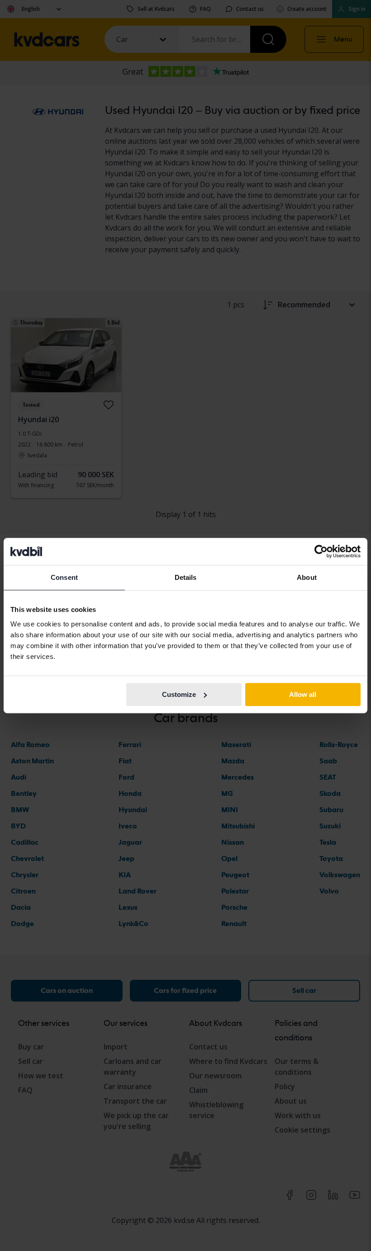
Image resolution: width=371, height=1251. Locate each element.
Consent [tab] (64, 577)
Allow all (302, 694)
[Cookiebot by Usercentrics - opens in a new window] (321, 551)
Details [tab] (186, 577)
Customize (179, 694)
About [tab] (307, 577)
